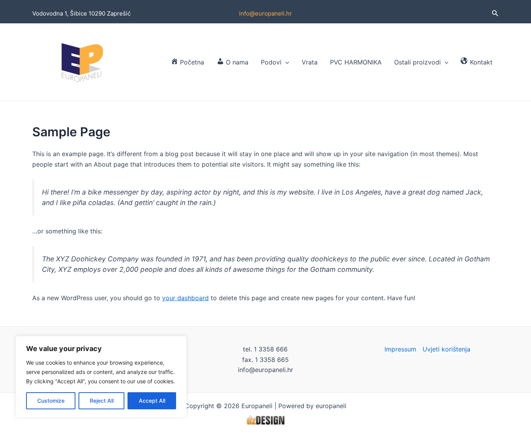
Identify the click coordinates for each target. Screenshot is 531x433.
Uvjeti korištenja (446, 349)
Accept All (152, 400)
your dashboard (185, 298)
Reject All (102, 400)
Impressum (400, 349)
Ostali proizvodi (417, 62)
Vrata (310, 62)
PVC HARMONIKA (356, 62)
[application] (285, 62)
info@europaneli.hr (265, 13)
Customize (51, 400)
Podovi (271, 62)
